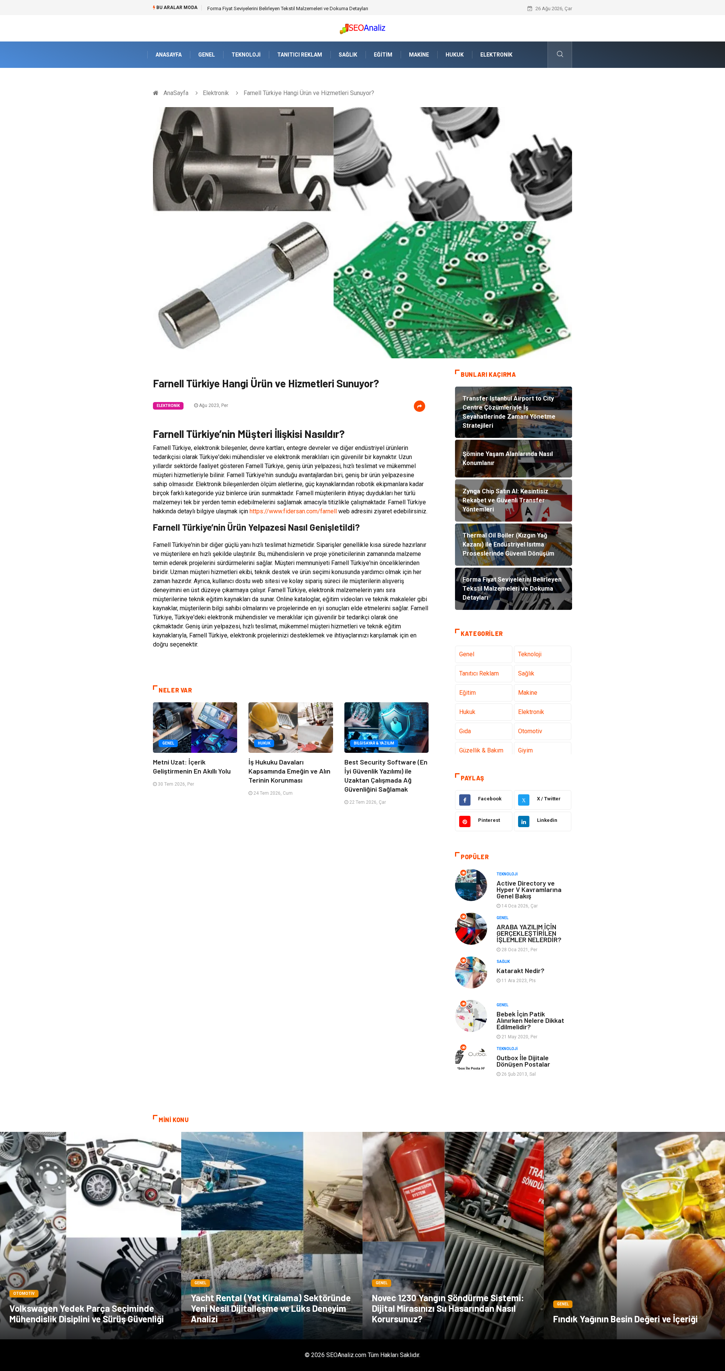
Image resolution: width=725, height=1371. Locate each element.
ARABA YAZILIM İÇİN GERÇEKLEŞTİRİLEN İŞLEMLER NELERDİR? (529, 933)
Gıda (465, 731)
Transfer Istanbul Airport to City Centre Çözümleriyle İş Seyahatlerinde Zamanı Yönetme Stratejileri (312, 8)
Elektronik (496, 55)
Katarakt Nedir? (521, 970)
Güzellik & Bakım (481, 750)
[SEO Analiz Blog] (362, 27)
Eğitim (383, 55)
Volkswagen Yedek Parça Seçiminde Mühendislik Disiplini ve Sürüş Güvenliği (86, 1313)
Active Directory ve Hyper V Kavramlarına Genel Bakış (529, 889)
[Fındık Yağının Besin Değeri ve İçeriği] (634, 1235)
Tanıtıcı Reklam (299, 55)
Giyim (525, 750)
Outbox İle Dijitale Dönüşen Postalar (523, 1060)
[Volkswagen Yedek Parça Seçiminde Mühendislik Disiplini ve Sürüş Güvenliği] (90, 1235)
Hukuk (455, 55)
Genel (206, 55)
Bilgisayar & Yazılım (374, 743)
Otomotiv (530, 731)
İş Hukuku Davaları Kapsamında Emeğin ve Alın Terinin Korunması (289, 771)
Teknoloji (246, 55)
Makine (419, 55)
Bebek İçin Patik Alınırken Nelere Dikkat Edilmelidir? (530, 1020)
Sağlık (348, 55)
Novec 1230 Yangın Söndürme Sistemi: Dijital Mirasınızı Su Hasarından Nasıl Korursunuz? (448, 1308)
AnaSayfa (169, 55)
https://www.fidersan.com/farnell (293, 511)
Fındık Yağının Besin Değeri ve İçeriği (625, 1318)
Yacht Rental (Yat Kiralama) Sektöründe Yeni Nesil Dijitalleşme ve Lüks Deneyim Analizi (271, 1308)
